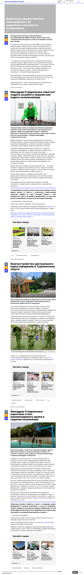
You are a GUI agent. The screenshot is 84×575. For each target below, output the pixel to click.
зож (12, 255)
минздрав (26, 568)
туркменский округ (35, 255)
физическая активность (22, 255)
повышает (47, 522)
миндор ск (14, 403)
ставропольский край (16, 400)
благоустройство (40, 400)
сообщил (49, 206)
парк (48, 400)
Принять (75, 572)
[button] (33, 113)
